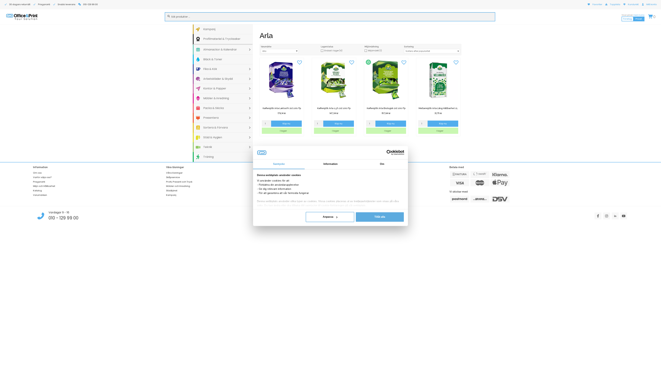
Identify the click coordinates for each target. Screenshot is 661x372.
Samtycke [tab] (279, 163)
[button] (299, 62)
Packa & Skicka (213, 108)
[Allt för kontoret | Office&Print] (22, 17)
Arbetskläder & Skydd (218, 79)
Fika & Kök (210, 69)
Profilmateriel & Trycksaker (221, 39)
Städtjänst (171, 190)
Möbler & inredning (216, 98)
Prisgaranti (39, 181)
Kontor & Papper (214, 88)
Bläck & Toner (212, 59)
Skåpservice (173, 177)
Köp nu (286, 123)
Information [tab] (330, 163)
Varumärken (40, 195)
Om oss (37, 172)
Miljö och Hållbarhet (44, 186)
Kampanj (209, 29)
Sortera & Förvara (215, 128)
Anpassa (328, 216)
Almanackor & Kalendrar (220, 49)
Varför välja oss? (42, 177)
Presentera (211, 118)
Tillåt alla (379, 216)
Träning (208, 157)
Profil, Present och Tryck (179, 181)
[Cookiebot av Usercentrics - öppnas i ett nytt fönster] (389, 152)
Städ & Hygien (212, 137)
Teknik (207, 147)
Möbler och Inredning (178, 186)
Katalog (37, 190)
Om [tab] (382, 163)
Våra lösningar (174, 172)
